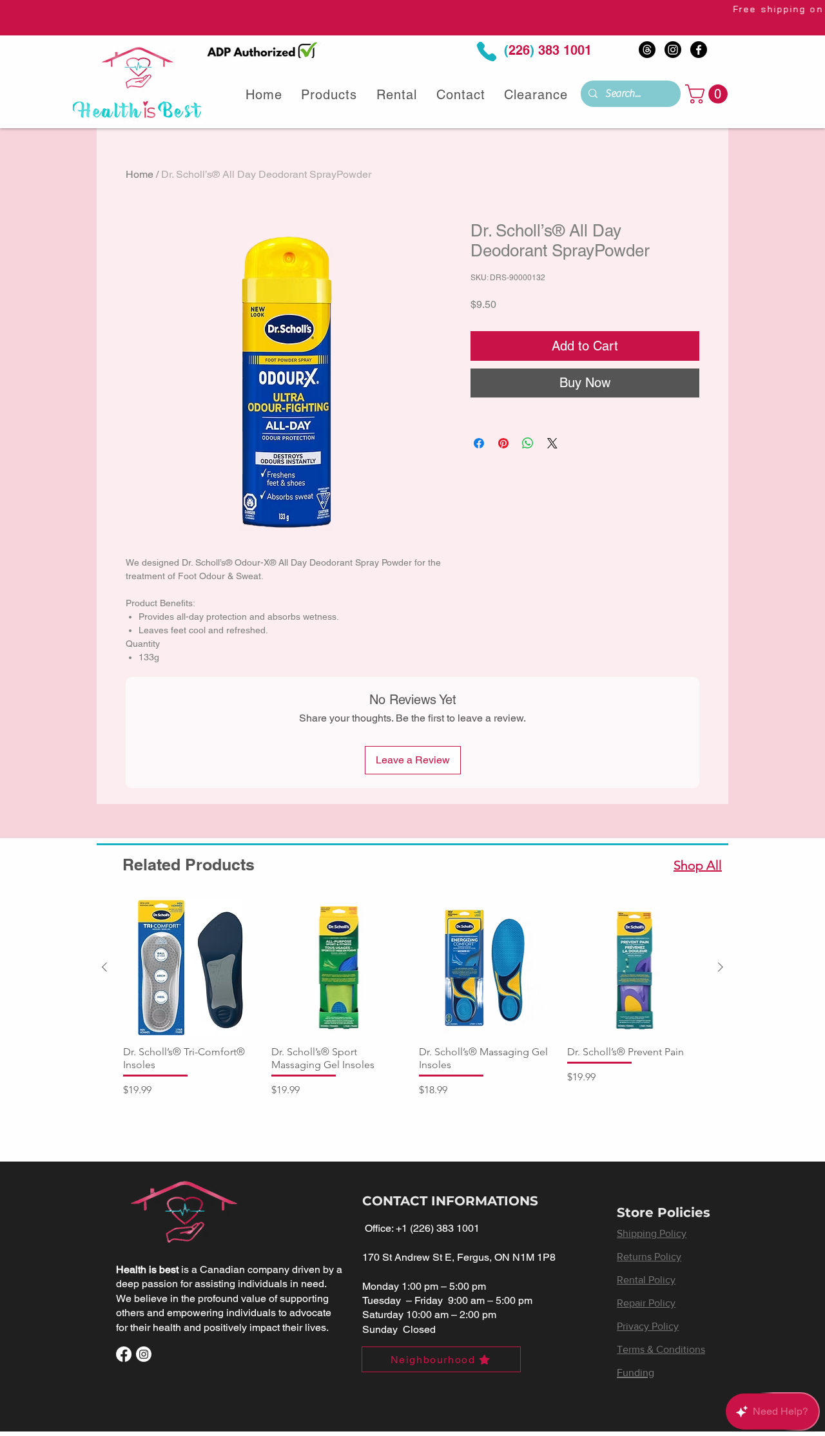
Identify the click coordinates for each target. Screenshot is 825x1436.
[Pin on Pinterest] (503, 443)
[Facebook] (698, 49)
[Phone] (486, 51)
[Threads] (647, 49)
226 (519, 50)
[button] (708, 94)
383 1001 (563, 50)
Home (139, 174)
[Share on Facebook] (479, 443)
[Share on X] (552, 443)
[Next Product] (720, 967)
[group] (412, 1005)
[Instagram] (673, 49)
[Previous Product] (104, 967)
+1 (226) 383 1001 (438, 1228)
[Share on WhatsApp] (528, 443)
